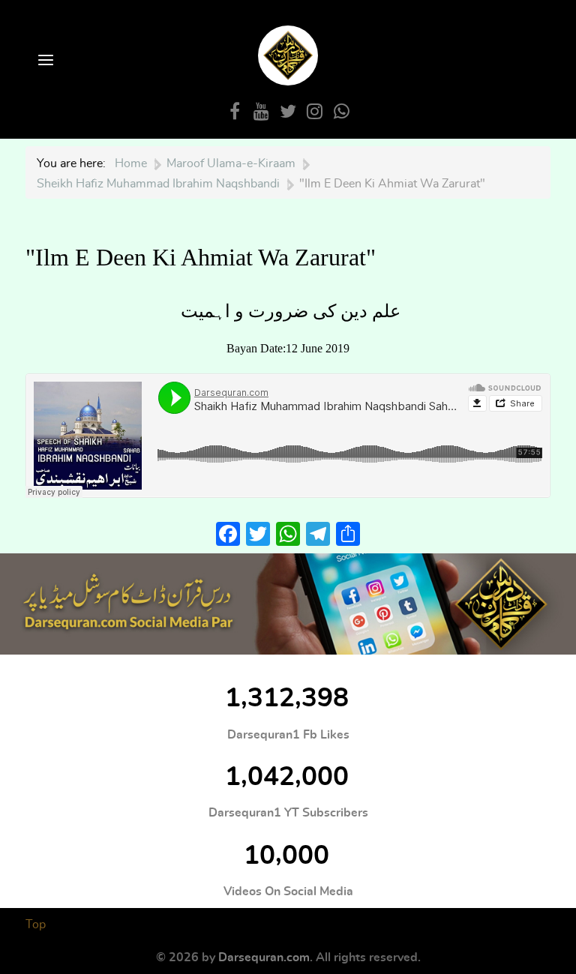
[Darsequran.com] (288, 604)
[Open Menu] (44, 61)
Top (36, 925)
